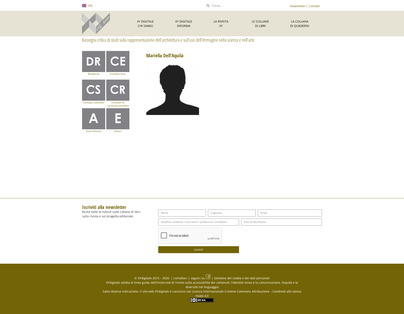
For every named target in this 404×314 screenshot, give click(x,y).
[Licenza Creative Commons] (202, 301)
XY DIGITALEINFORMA (183, 23)
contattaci (180, 278)
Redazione (93, 73)
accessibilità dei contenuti (211, 283)
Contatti (314, 6)
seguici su (198, 278)
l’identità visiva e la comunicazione (255, 283)
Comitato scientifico (93, 102)
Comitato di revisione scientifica (118, 104)
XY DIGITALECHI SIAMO (145, 23)
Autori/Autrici (93, 131)
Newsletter (297, 6)
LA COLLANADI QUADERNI (299, 23)
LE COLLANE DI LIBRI (260, 23)
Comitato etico (118, 73)
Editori (118, 131)
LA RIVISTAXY (221, 23)
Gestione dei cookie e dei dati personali (241, 278)
